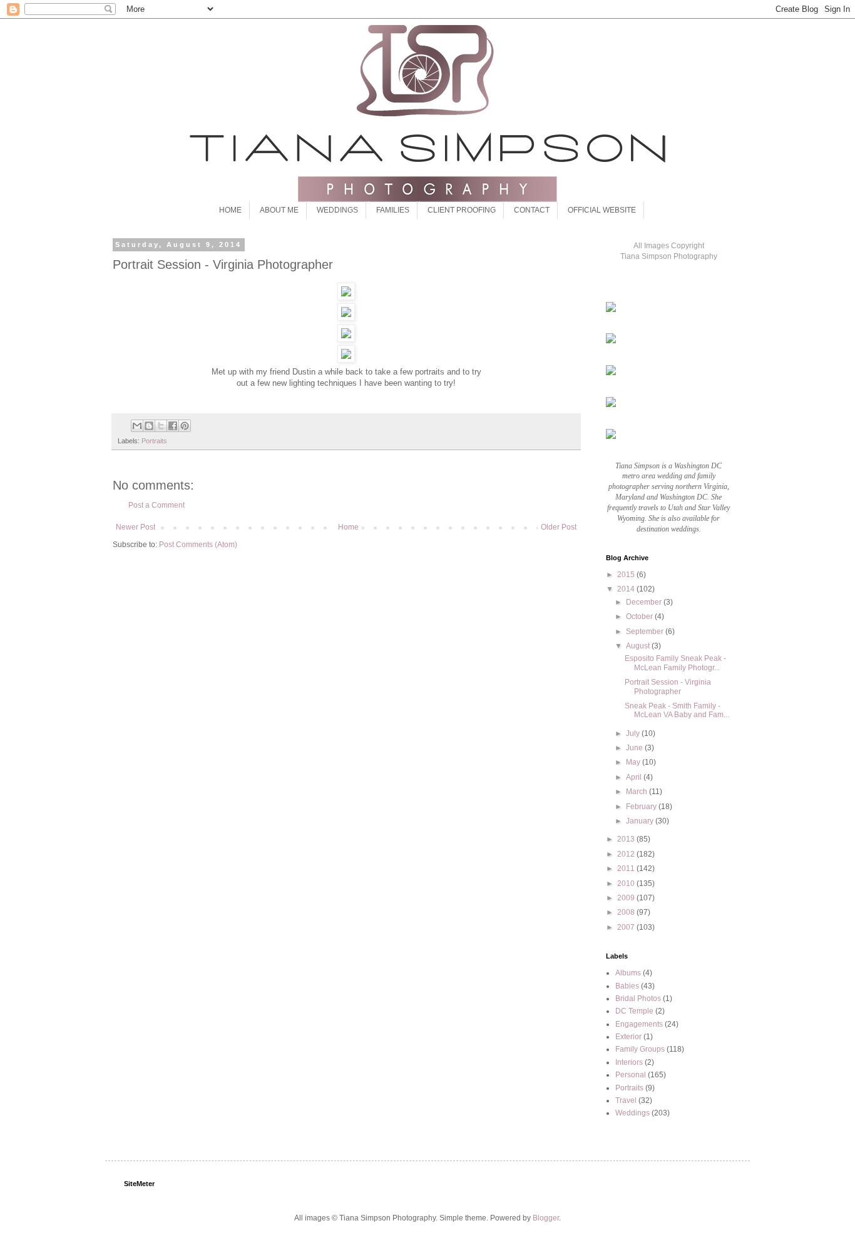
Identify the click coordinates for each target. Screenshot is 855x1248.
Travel (626, 1100)
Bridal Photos (638, 998)
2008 (627, 912)
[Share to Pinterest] (184, 426)
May (634, 762)
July (634, 733)
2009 (627, 897)
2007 (627, 927)
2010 (627, 883)
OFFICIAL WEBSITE (602, 210)
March (637, 791)
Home (348, 527)
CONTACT (532, 210)
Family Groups (640, 1049)
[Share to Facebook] (172, 426)
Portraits (154, 441)
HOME (230, 210)
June (635, 747)
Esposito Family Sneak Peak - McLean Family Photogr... (675, 663)
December (644, 602)
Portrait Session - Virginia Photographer (668, 686)
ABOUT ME (279, 210)
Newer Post (135, 527)
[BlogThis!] (149, 426)
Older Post (558, 527)
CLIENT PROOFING (461, 210)
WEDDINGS (337, 210)
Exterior (628, 1036)
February (642, 806)
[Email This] (137, 426)
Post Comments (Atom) (198, 544)
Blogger (546, 1218)
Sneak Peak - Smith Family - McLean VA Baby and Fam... (677, 710)
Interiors (629, 1062)
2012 (627, 854)
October (640, 616)
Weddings (632, 1113)
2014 (627, 589)
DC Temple (634, 1011)
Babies (627, 986)
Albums (628, 973)
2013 (627, 839)
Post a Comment (156, 505)
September (645, 631)
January (640, 821)
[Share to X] (161, 426)
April (634, 777)
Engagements (639, 1024)
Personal (630, 1074)
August (639, 646)
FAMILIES (392, 210)
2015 (627, 574)
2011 (627, 868)
